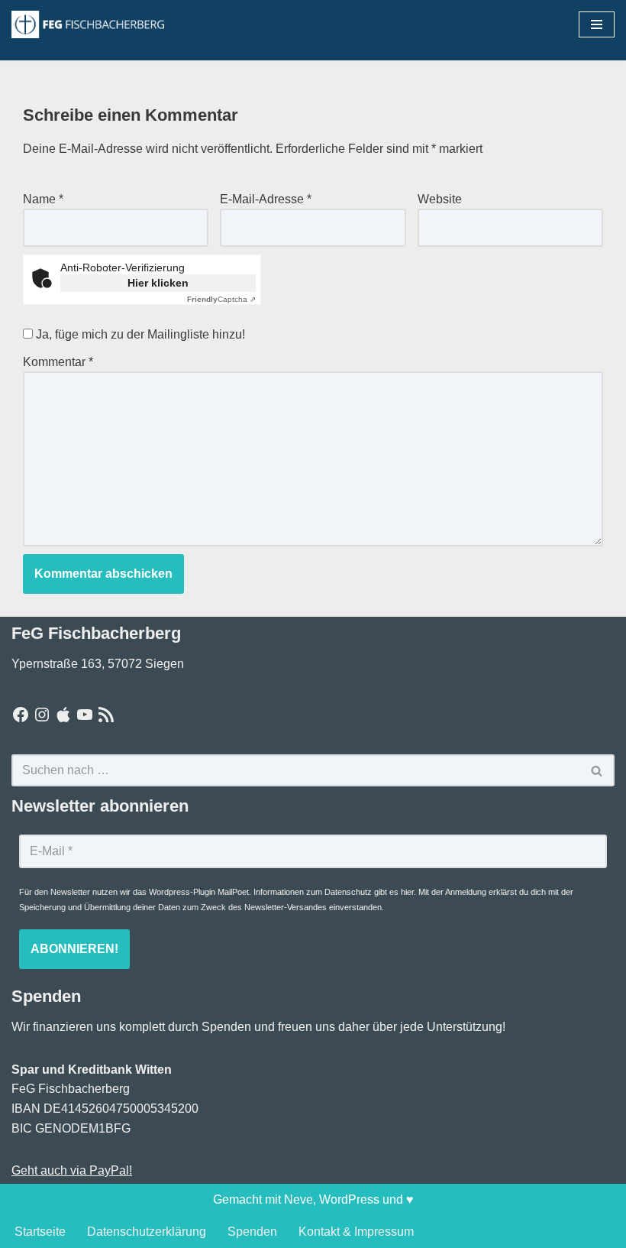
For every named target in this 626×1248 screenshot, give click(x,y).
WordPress (349, 1199)
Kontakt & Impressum (356, 1231)
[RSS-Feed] (106, 714)
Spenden (252, 1231)
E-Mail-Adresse (265, 199)
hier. (408, 891)
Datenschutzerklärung (146, 1231)
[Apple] (63, 714)
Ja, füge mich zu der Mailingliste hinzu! (139, 334)
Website (440, 199)
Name (43, 199)
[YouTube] (85, 714)
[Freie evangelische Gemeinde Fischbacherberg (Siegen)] (87, 24)
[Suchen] (597, 770)
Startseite (40, 1231)
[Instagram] (42, 714)
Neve (298, 1199)
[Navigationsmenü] (597, 24)
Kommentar (58, 361)
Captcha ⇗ (221, 299)
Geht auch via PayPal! (71, 1170)
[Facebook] (20, 714)
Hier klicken (158, 283)
